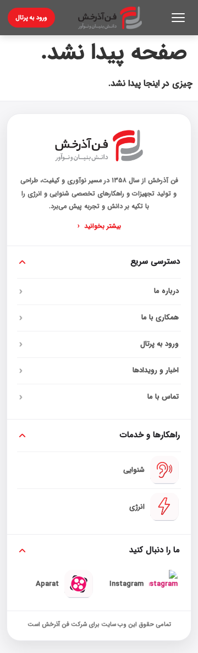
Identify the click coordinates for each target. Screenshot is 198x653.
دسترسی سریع (155, 261)
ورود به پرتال (31, 18)
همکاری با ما (99, 317)
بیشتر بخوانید (99, 226)
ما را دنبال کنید (154, 550)
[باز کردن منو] (178, 18)
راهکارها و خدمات (150, 435)
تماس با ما (99, 397)
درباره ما (99, 291)
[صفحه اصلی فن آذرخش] (110, 17)
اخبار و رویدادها (99, 370)
